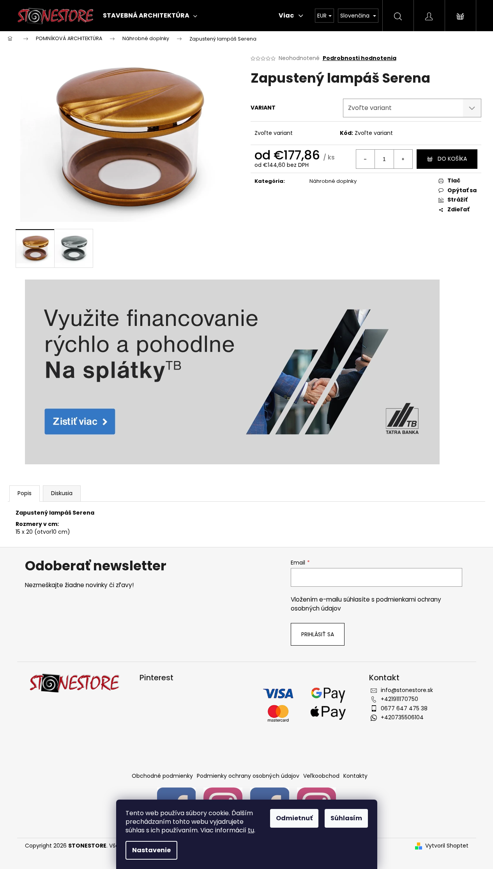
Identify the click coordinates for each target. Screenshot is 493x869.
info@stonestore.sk (407, 690)
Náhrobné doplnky (333, 181)
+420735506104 (402, 717)
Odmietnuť (294, 818)
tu (251, 830)
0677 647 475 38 (404, 708)
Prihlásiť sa (317, 634)
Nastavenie (151, 850)
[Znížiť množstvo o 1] (365, 159)
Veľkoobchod (321, 776)
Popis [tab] (25, 493)
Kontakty (355, 776)
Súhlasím (346, 818)
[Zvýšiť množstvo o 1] (403, 159)
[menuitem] (150, 15)
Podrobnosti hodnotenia (359, 58)
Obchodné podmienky (162, 776)
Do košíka (452, 159)
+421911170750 (399, 699)
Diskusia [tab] (61, 493)
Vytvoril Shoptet (446, 846)
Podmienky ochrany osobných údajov (248, 776)
